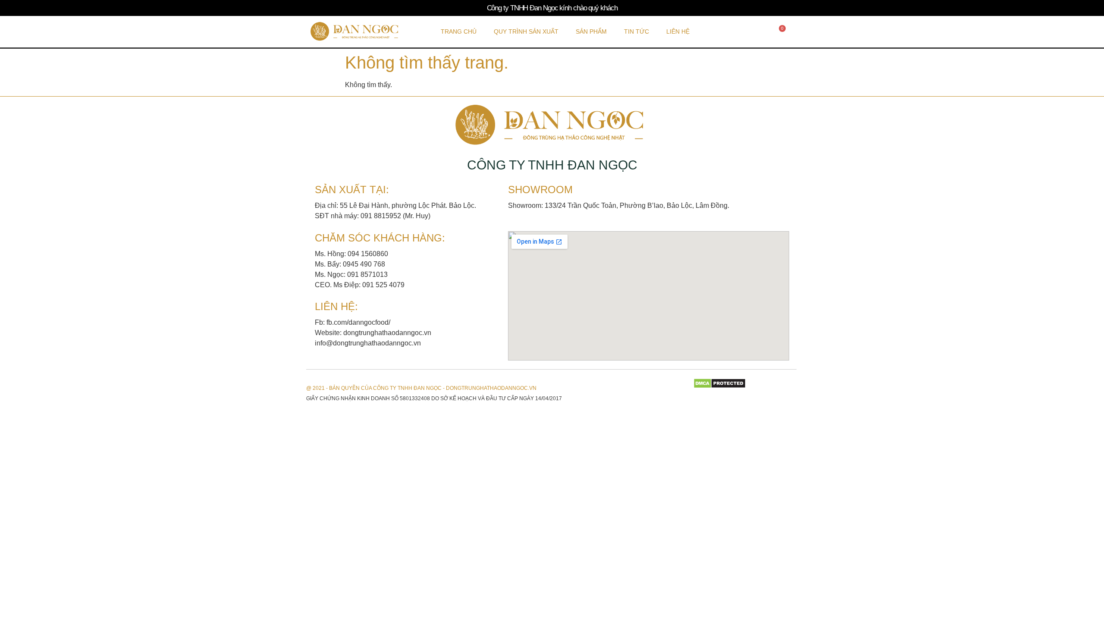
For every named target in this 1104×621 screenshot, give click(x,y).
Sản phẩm (591, 31)
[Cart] (780, 31)
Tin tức (636, 31)
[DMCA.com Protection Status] (719, 386)
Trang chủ (459, 31)
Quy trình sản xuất (526, 31)
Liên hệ (678, 31)
